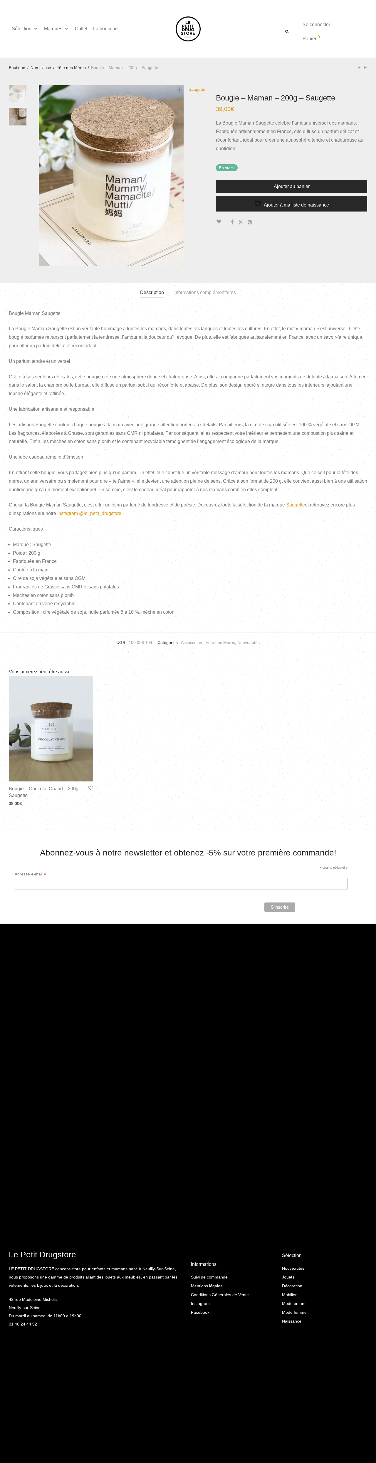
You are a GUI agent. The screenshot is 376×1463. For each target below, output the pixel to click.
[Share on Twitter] (240, 222)
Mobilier (289, 1294)
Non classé (41, 67)
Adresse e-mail (30, 874)
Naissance (291, 1321)
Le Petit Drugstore (42, 1254)
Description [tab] (152, 292)
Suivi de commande (209, 1277)
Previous (42, 175)
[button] (25, 29)
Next (180, 175)
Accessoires (192, 642)
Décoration (292, 1286)
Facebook (200, 1312)
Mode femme (294, 1312)
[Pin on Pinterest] (250, 222)
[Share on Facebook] (232, 222)
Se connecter (316, 24)
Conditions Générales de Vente (220, 1294)
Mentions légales (206, 1286)
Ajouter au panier (292, 186)
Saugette (295, 504)
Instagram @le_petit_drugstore (89, 513)
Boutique (17, 67)
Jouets (288, 1277)
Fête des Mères (71, 67)
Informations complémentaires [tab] (204, 292)
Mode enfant (294, 1303)
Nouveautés (248, 642)
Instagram (200, 1303)
